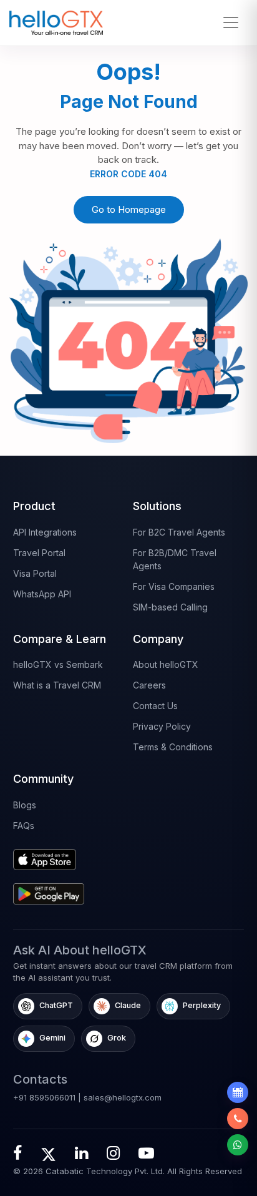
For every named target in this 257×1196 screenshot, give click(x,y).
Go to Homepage (129, 209)
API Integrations (45, 532)
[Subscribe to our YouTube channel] (146, 1153)
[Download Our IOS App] (68, 855)
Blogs (24, 805)
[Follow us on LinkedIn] (81, 1153)
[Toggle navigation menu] (231, 22)
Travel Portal (39, 552)
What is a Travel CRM (57, 685)
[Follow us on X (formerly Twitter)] (48, 1153)
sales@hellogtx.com (123, 1097)
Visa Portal (35, 573)
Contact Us (155, 705)
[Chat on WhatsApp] (237, 1144)
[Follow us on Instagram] (113, 1153)
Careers (149, 685)
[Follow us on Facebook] (17, 1153)
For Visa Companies (174, 586)
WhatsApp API (42, 594)
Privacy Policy (162, 726)
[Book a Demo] (237, 1092)
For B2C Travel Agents (179, 532)
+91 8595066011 (44, 1097)
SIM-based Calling (170, 607)
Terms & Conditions (173, 747)
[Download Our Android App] (68, 889)
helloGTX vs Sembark (58, 664)
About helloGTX (165, 664)
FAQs (23, 825)
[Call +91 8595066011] (237, 1118)
